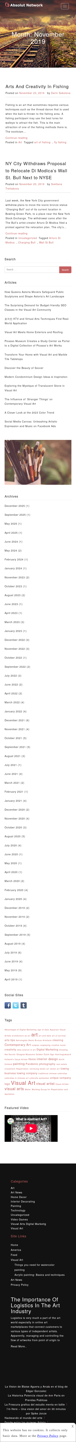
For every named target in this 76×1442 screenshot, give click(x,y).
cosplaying (45, 1045)
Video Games (19, 1219)
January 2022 (13, 711)
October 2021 (13, 738)
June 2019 (11, 961)
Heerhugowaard (63, 1054)
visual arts (14, 1088)
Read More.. (19, 1346)
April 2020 (11, 872)
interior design (47, 1059)
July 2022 (11, 675)
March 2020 (12, 881)
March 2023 (12, 622)
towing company (27, 1073)
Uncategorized (27, 238)
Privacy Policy (20, 1284)
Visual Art (23, 1082)
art (34, 1034)
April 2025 (11, 532)
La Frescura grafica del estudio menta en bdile (35, 1404)
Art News (16, 1192)
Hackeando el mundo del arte (23, 1418)
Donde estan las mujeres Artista (25, 1422)
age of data (43, 1029)
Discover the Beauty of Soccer (24, 368)
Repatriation (22, 1068)
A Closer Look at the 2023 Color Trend (29, 412)
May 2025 (11, 523)
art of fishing (42, 142)
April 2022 (11, 693)
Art (20, 142)
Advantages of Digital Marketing (21, 1029)
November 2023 (15, 577)
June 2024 (11, 541)
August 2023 (13, 595)
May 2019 (11, 970)
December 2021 (15, 720)
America (16, 1250)
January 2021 (13, 800)
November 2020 (15, 818)
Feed (14, 1255)
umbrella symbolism (39, 1078)
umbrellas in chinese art (17, 1078)
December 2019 (15, 908)
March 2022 (12, 702)
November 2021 (15, 729)
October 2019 (13, 925)
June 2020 (11, 854)
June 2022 (11, 684)
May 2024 (11, 550)
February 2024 (14, 559)
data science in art (26, 1049)
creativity (10, 1049)
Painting (16, 1206)
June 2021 (11, 774)
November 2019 (15, 916)
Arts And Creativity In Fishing (37, 86)
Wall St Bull (46, 242)
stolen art (55, 1068)
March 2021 (12, 782)
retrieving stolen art (39, 1068)
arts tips (10, 1040)
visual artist (45, 1083)
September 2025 (15, 514)
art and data (45, 1035)
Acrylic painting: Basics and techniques (39, 1274)
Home (32, 1059)
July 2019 (11, 952)
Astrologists (22, 1040)
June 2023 (11, 604)
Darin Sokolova (61, 93)
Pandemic (32, 1064)
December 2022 (15, 640)
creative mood (58, 1045)
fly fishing (60, 142)
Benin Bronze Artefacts (40, 1040)
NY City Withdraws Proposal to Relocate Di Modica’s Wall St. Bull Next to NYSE (36, 170)
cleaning (57, 1040)
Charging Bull (27, 242)
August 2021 (13, 756)
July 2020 (11, 845)
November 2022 (15, 648)
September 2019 (15, 934)
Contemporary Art (18, 1044)
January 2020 (13, 899)
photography (47, 1064)
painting (19, 1064)
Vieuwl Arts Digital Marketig (28, 1224)
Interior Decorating (23, 1201)
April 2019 (11, 979)
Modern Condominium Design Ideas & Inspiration (36, 377)
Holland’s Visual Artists (16, 1059)
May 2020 (11, 863)
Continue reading (16, 138)
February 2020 (14, 890)
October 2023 (13, 586)
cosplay (35, 1045)
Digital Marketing (47, 1049)
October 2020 (13, 827)
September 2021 (15, 747)
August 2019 (13, 943)
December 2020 (15, 809)
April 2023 (11, 613)
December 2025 (15, 506)
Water (28, 1089)
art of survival (59, 1035)
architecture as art (21, 1035)
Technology (18, 1210)
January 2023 (13, 631)
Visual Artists (62, 1084)
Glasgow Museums (25, 1054)
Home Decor (19, 1197)
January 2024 (13, 568)
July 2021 (11, 765)
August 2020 (13, 836)
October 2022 (13, 657)
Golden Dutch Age (45, 1054)
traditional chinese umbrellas (52, 1073)
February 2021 (14, 791)
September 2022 (15, 666)
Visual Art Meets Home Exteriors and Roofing (34, 332)
